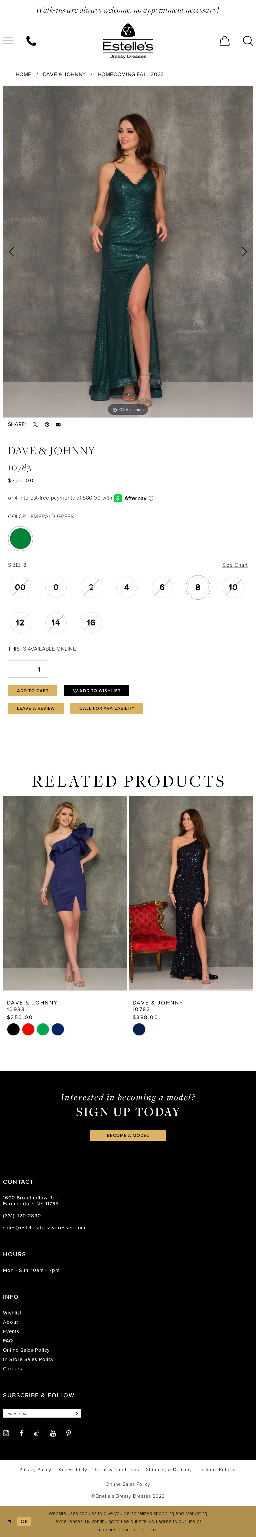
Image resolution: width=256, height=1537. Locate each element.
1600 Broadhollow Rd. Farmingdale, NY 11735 (31, 1200)
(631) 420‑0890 (22, 1215)
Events (11, 1331)
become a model (128, 1135)
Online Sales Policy (26, 1350)
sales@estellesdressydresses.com (44, 1227)
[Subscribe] (75, 1413)
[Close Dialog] (10, 1521)
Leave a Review (36, 708)
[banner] (128, 41)
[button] (224, 41)
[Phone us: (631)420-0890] (31, 41)
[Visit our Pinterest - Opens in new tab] (68, 1433)
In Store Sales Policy (28, 1359)
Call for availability (107, 708)
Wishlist (12, 1312)
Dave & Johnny (64, 74)
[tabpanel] (128, 252)
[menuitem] (31, 41)
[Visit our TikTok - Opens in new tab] (37, 1433)
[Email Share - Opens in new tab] (58, 424)
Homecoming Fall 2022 (131, 74)
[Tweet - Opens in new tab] (35, 424)
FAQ (8, 1340)
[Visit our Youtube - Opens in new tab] (53, 1433)
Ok (24, 1521)
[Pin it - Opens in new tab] (47, 424)
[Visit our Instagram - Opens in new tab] (6, 1433)
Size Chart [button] (235, 565)
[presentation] (65, 893)
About (10, 1322)
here (151, 1529)
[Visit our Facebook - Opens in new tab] (21, 1433)
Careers (12, 1368)
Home (23, 74)
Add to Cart (33, 691)
